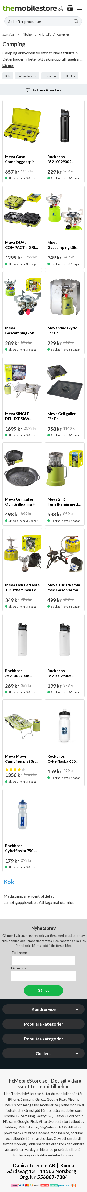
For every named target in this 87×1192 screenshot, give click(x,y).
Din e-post (19, 968)
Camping (63, 34)
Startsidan (8, 34)
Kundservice (44, 1009)
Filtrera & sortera (47, 90)
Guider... (43, 1053)
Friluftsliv (45, 34)
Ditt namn (19, 953)
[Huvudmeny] (79, 8)
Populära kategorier (43, 1024)
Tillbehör (27, 34)
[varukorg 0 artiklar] (70, 8)
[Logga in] (61, 8)
